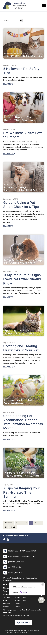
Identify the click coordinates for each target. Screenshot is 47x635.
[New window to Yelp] (8, 540)
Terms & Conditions (20, 632)
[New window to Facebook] (4, 540)
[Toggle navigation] (44, 5)
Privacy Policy (9, 632)
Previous (9, 523)
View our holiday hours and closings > (16, 615)
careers (25, 623)
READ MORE (8, 84)
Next (12, 527)
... (21, 523)
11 (6, 527)
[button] (41, 600)
